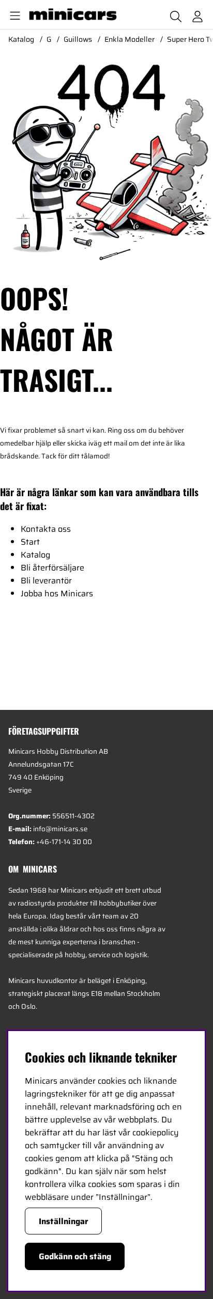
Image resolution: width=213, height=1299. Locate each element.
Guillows (78, 39)
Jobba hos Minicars (57, 593)
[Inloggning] (197, 14)
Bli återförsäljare (52, 567)
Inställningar (63, 1221)
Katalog (21, 39)
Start (30, 541)
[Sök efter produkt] (176, 14)
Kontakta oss (46, 528)
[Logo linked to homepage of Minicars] (77, 14)
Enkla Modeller (129, 39)
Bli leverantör (46, 580)
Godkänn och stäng (75, 1256)
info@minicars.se (60, 828)
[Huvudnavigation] (13, 14)
